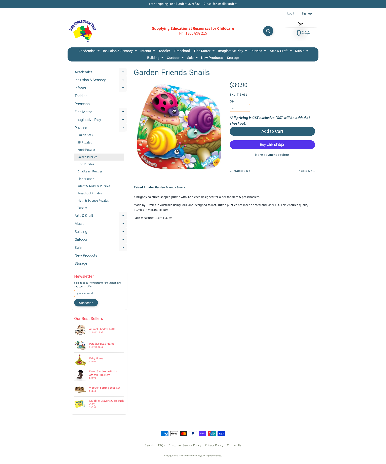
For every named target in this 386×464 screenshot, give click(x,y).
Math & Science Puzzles (93, 200)
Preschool (182, 51)
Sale (193, 58)
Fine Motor (205, 51)
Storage (233, 58)
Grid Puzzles (85, 164)
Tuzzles (82, 208)
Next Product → (307, 171)
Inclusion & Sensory (120, 51)
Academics (89, 51)
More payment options (272, 155)
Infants (148, 51)
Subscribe (86, 303)
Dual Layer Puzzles (90, 171)
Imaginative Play (233, 51)
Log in (291, 13)
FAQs (161, 445)
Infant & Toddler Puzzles (93, 186)
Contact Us (234, 445)
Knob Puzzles (86, 149)
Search (149, 445)
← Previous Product (240, 171)
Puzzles (258, 51)
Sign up (307, 13)
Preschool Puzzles (89, 193)
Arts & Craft (281, 51)
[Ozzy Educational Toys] (83, 31)
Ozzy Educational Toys (191, 455)
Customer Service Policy (185, 445)
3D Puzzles (84, 142)
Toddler (164, 51)
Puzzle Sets (85, 135)
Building (155, 58)
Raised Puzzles (87, 157)
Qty (232, 101)
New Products (212, 58)
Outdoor (176, 58)
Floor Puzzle (85, 179)
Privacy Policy (214, 445)
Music (302, 51)
